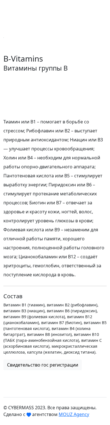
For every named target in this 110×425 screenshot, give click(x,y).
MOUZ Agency (74, 414)
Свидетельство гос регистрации (42, 365)
